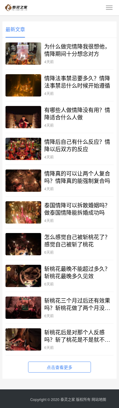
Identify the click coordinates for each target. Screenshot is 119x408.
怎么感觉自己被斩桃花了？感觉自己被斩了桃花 (77, 240)
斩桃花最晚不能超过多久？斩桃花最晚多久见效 (77, 272)
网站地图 (99, 399)
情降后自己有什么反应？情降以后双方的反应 (77, 145)
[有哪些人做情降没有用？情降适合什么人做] (23, 117)
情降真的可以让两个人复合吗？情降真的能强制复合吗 (77, 176)
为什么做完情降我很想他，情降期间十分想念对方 (77, 49)
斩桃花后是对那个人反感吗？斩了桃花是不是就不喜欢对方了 (77, 335)
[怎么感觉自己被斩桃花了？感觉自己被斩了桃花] (23, 244)
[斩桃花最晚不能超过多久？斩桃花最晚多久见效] (23, 276)
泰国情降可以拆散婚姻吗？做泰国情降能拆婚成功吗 (77, 208)
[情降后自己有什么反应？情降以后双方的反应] (23, 149)
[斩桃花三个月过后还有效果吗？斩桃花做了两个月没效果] (23, 308)
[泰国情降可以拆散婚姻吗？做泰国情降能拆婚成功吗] (23, 212)
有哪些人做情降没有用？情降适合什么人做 (77, 113)
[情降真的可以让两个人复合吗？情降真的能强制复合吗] (23, 180)
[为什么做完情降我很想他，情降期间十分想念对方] (23, 53)
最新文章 (15, 29)
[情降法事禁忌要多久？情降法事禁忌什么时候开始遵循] (23, 85)
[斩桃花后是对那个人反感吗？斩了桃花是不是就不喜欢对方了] (23, 339)
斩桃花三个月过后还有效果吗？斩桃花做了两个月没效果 (77, 304)
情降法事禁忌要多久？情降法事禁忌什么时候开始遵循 (77, 81)
